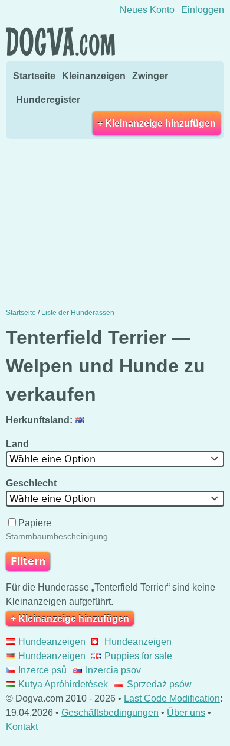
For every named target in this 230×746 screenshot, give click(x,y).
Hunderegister (48, 100)
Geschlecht (32, 483)
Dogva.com (60, 41)
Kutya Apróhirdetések (63, 684)
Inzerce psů (42, 670)
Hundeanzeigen (52, 642)
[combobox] (115, 459)
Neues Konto (147, 10)
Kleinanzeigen (94, 76)
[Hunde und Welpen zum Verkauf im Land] (81, 420)
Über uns (186, 713)
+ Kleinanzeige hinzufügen (156, 123)
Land (18, 444)
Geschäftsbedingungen (110, 713)
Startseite (34, 76)
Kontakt (22, 727)
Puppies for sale (138, 656)
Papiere (35, 523)
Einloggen (202, 10)
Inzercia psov (113, 670)
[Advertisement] (115, 222)
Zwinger (150, 76)
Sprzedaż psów (159, 684)
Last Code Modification (172, 698)
